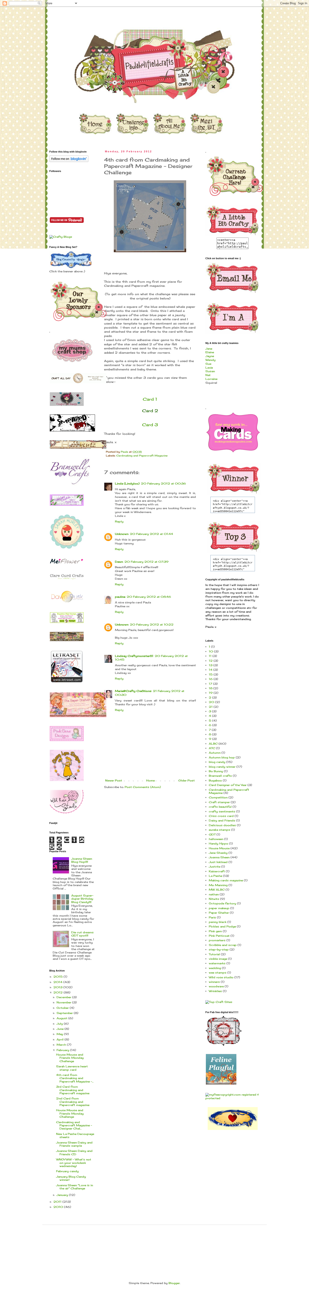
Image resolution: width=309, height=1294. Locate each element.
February (63, 1050)
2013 (58, 987)
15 (211, 674)
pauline (120, 596)
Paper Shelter (219, 912)
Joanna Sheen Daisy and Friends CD (74, 1152)
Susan (210, 371)
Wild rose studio (221, 977)
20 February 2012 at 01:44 (151, 534)
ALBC (213, 743)
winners (214, 981)
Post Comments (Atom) (143, 787)
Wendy (210, 360)
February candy (67, 1171)
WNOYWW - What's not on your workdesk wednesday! (73, 1163)
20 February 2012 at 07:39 (146, 561)
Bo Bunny (216, 771)
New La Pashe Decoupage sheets (75, 1135)
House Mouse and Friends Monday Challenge (70, 1058)
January (63, 1195)
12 (211, 660)
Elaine (209, 352)
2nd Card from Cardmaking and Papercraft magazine (72, 1102)
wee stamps (217, 972)
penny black (217, 922)
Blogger (174, 1283)
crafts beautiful (220, 806)
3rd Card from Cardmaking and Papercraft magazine (72, 1090)
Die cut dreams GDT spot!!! (82, 934)
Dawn (119, 561)
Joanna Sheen (219, 857)
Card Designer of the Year (228, 785)
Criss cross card (221, 816)
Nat (208, 375)
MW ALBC (217, 889)
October (63, 1007)
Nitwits (214, 899)
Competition (218, 797)
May (60, 1034)
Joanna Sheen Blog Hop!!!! (81, 860)
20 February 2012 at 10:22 (152, 624)
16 (211, 679)
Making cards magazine (226, 880)
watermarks (217, 963)
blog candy (217, 762)
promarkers (217, 940)
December (64, 997)
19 (211, 692)
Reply (119, 521)
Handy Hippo (218, 843)
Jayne (209, 356)
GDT (212, 834)
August (62, 1018)
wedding (215, 968)
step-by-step (219, 949)
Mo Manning (218, 885)
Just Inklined (218, 862)
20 (211, 702)
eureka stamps (219, 829)
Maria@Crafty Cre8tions (133, 691)
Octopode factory (222, 903)
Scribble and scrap (223, 945)
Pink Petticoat (219, 935)
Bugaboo (215, 780)
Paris (212, 917)
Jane (208, 348)
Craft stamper (219, 802)
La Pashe (215, 876)
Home (150, 780)
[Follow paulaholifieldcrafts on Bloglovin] (68, 161)
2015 (58, 976)
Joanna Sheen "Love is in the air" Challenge (74, 1186)
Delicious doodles (222, 825)
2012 (58, 992)
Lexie (209, 367)
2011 (57, 1201)
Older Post (186, 780)
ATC (212, 748)
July (60, 1023)
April (60, 1039)
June (60, 1028)
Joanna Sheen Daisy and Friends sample (74, 1144)
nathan (214, 894)
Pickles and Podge (222, 926)
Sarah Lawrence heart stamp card (72, 1068)
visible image (218, 958)
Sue (208, 363)
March (62, 1044)
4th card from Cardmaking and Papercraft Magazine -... (74, 1078)
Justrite (214, 866)
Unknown (121, 534)
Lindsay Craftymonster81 (134, 656)
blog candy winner (222, 766)
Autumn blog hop (222, 757)
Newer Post (113, 780)
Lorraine (211, 379)
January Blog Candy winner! (71, 1178)
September (65, 1013)
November (64, 1002)
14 (210, 669)
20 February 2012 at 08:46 (149, 596)
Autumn (215, 752)
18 (210, 688)
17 (210, 683)
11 (210, 656)
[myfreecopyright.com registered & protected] (232, 1098)
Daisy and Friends (222, 820)
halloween (216, 839)
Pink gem (215, 931)
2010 (58, 1207)
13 (210, 665)
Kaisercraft (217, 871)
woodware (216, 986)
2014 (58, 982)
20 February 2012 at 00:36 (163, 483)
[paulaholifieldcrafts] (232, 235)
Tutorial (214, 954)
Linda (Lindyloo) (127, 483)
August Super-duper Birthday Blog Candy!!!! (82, 899)
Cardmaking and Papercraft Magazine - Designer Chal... (74, 1125)
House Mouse (219, 848)
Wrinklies (215, 991)
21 (211, 706)
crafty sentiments (222, 811)
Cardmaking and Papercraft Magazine (142, 455)
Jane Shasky (218, 852)
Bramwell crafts (220, 775)
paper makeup (219, 908)
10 (211, 651)
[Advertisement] (131, 1242)
